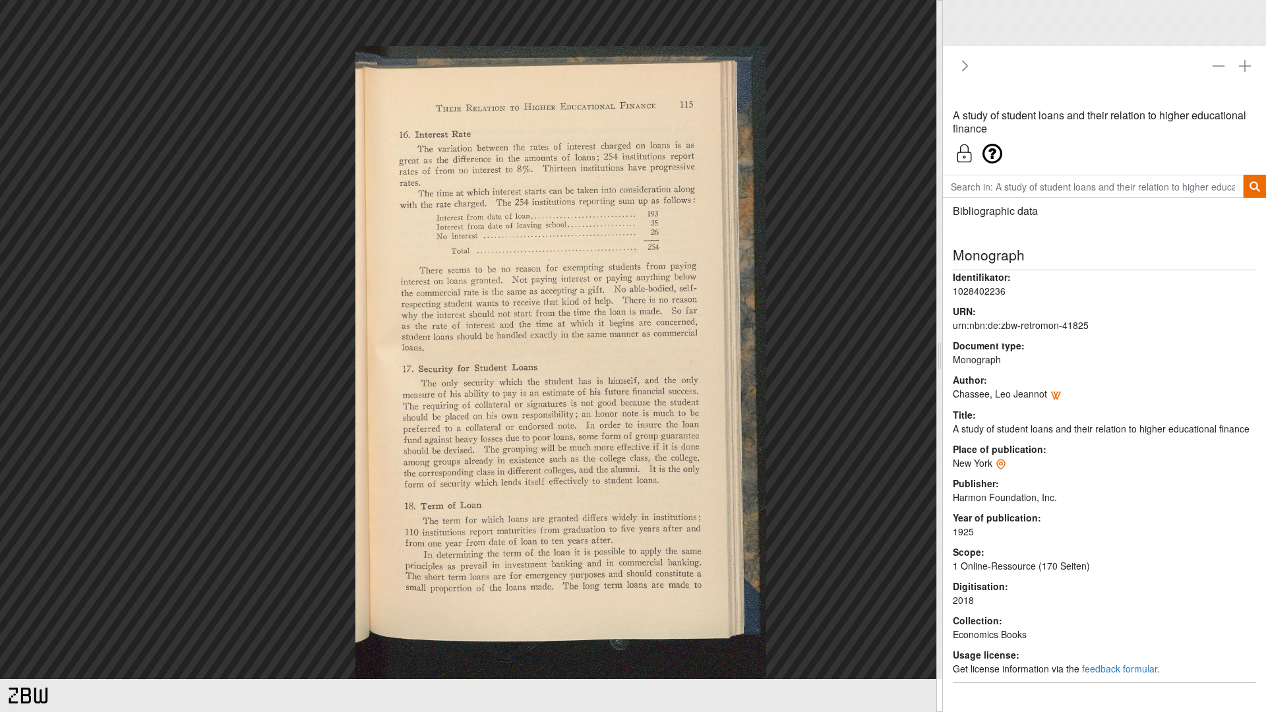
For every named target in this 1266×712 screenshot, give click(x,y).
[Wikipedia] (1056, 393)
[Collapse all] (1218, 66)
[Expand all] (1245, 66)
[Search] (1254, 186)
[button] (1104, 150)
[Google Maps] (1001, 462)
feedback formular (1119, 668)
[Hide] (963, 66)
